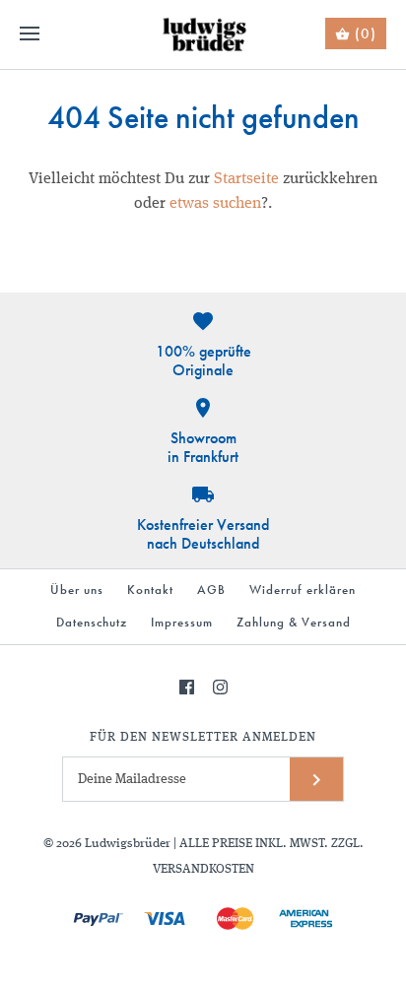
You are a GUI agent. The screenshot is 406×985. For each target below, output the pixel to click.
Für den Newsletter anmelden (203, 737)
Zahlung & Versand (294, 622)
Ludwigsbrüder (127, 843)
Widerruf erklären (302, 589)
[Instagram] (220, 687)
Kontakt (150, 589)
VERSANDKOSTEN (203, 869)
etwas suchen (215, 204)
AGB (211, 589)
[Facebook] (186, 687)
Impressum (182, 622)
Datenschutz (91, 622)
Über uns (76, 589)
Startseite (246, 179)
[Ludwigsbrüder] (203, 34)
